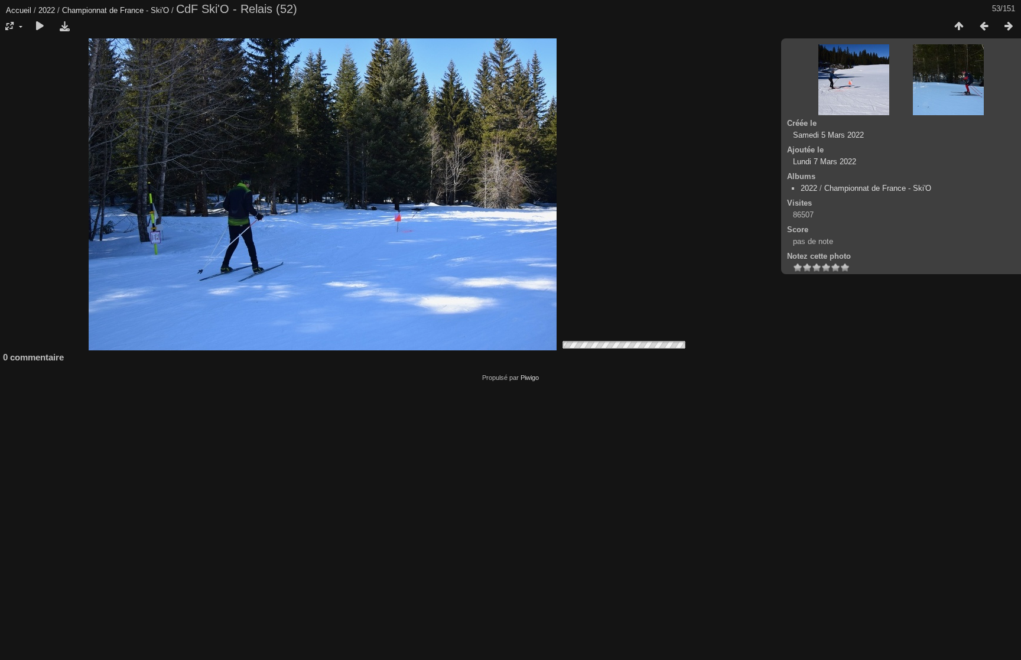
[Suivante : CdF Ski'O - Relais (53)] (1008, 26)
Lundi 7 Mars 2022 (824, 161)
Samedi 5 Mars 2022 (828, 135)
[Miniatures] (959, 26)
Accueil (18, 10)
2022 (46, 10)
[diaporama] (39, 26)
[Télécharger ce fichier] (64, 26)
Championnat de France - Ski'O (115, 10)
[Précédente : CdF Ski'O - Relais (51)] (983, 26)
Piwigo (530, 377)
